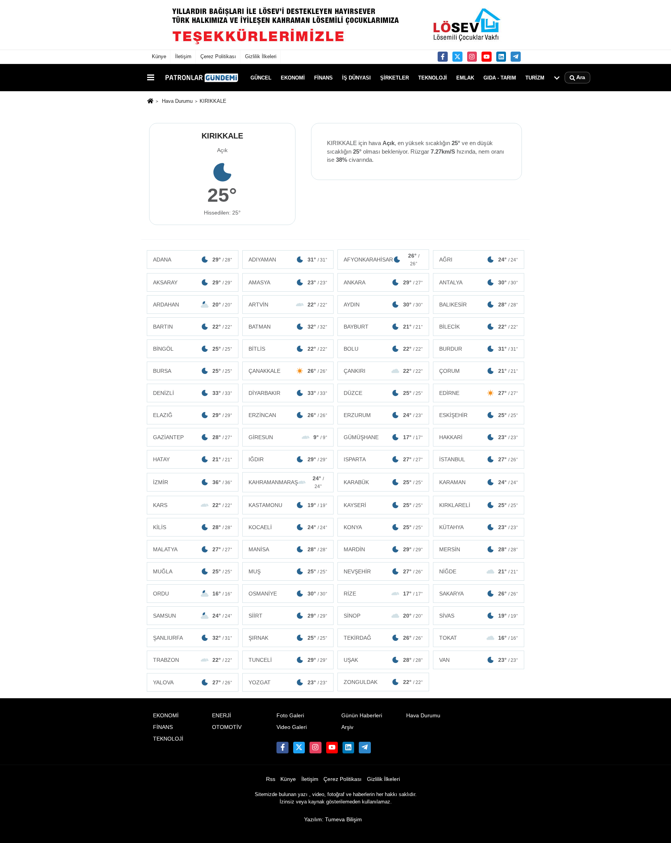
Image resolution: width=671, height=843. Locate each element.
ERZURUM (383, 415)
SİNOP (383, 616)
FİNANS (323, 77)
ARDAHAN (192, 304)
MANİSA (288, 549)
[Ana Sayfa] (150, 102)
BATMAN (288, 327)
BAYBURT (383, 327)
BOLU (383, 349)
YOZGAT (288, 682)
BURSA (192, 371)
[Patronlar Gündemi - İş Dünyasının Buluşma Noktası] (201, 77)
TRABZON (192, 660)
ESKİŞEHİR (478, 415)
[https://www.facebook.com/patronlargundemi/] (443, 57)
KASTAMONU (288, 505)
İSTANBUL (478, 459)
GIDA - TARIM (499, 77)
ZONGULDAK (383, 682)
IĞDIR (288, 459)
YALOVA (192, 682)
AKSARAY (192, 282)
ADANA (192, 259)
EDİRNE (478, 393)
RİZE (383, 593)
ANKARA (383, 282)
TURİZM (534, 77)
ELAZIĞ (192, 415)
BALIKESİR (478, 304)
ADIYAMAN (288, 259)
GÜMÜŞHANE (383, 437)
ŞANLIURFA (192, 638)
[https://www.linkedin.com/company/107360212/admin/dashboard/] (501, 57)
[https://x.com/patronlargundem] (457, 57)
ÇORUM (478, 371)
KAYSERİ (383, 505)
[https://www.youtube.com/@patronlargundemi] (487, 57)
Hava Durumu (177, 101)
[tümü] (557, 78)
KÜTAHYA (478, 527)
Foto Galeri (290, 715)
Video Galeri (291, 727)
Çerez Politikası (218, 56)
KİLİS (192, 527)
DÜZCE (383, 393)
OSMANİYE (288, 593)
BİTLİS (288, 349)
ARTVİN (288, 304)
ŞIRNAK (288, 638)
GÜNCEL (260, 77)
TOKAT (478, 638)
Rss (270, 779)
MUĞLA (192, 571)
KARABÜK (383, 482)
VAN (478, 660)
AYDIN (383, 304)
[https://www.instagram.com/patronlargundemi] (472, 57)
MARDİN (383, 549)
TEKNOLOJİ (432, 77)
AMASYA (288, 282)
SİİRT (288, 616)
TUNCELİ (288, 660)
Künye (159, 56)
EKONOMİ (293, 77)
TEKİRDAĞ (383, 638)
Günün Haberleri (361, 715)
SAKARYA (478, 593)
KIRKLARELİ (478, 505)
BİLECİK (478, 327)
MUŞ (288, 571)
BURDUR (478, 349)
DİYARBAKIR (288, 393)
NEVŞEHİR (383, 571)
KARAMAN (478, 482)
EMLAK (465, 77)
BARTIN (192, 327)
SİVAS (478, 616)
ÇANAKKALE (288, 371)
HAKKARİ (478, 437)
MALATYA (192, 549)
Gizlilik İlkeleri (260, 56)
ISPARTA (383, 459)
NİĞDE (478, 571)
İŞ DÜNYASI (356, 77)
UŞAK (383, 660)
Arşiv (347, 727)
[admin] (516, 57)
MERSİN (478, 549)
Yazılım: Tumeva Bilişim (333, 819)
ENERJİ (221, 715)
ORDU (192, 593)
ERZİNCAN (288, 415)
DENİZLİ (192, 393)
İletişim (183, 56)
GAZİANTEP (192, 437)
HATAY (192, 459)
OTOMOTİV (227, 727)
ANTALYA (478, 282)
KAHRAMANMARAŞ (286, 482)
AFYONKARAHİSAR (381, 260)
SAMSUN (192, 616)
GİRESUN (288, 437)
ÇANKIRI (383, 371)
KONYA (383, 527)
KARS (192, 505)
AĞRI (478, 259)
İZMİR (192, 482)
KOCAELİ (288, 527)
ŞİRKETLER (394, 77)
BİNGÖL (192, 349)
